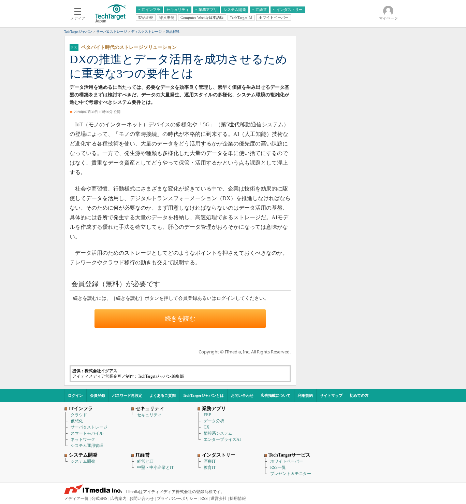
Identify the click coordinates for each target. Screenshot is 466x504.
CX (206, 427)
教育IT (210, 467)
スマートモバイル (87, 433)
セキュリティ (149, 414)
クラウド (79, 414)
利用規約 (305, 395)
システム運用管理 (87, 445)
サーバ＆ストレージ (89, 427)
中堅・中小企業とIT (155, 467)
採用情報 (238, 498)
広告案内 (118, 498)
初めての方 (359, 395)
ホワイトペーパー (286, 461)
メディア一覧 (76, 498)
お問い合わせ (242, 395)
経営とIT (145, 461)
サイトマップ (331, 395)
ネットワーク (83, 439)
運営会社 (218, 498)
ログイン (75, 395)
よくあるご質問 (162, 395)
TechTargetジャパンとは (203, 395)
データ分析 (214, 421)
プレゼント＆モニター (290, 473)
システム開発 (83, 461)
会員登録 (97, 395)
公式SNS (99, 498)
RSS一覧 (278, 467)
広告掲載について (276, 395)
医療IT (210, 461)
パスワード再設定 (127, 395)
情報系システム (218, 433)
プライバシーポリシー (177, 498)
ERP (207, 414)
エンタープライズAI (222, 439)
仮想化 (77, 421)
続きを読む (180, 318)
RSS (204, 498)
